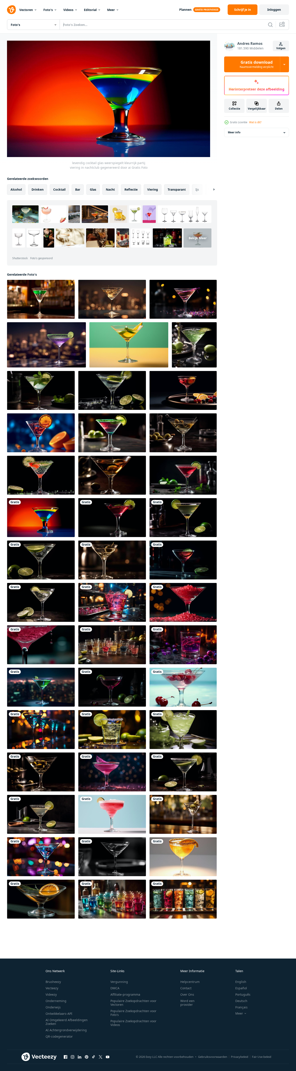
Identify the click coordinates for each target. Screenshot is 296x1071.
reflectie (131, 189)
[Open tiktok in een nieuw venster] (93, 1057)
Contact (185, 988)
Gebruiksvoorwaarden (212, 1057)
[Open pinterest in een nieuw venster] (86, 1057)
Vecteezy (52, 988)
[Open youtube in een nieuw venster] (107, 1057)
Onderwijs (53, 1007)
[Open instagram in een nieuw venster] (72, 1057)
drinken (38, 189)
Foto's (48, 10)
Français (241, 1007)
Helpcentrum (190, 982)
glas (93, 189)
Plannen (185, 9)
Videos (68, 10)
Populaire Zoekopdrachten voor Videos (133, 1023)
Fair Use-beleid (261, 1057)
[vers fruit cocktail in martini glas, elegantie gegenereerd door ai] (112, 517)
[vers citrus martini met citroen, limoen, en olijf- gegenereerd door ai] (41, 899)
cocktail (59, 189)
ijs (197, 189)
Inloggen (274, 9)
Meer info (234, 132)
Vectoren (26, 10)
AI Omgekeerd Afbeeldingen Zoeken (67, 1022)
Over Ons (187, 994)
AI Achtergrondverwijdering (66, 1030)
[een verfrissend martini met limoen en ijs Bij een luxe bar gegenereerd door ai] (183, 560)
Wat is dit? (255, 122)
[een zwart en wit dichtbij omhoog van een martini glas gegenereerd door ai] (112, 856)
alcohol (16, 189)
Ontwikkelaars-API (59, 1013)
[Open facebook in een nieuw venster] (65, 1057)
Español (241, 988)
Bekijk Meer (198, 238)
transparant (177, 189)
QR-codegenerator (59, 1036)
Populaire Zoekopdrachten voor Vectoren (133, 1003)
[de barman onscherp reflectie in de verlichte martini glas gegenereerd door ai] (46, 344)
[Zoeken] (270, 24)
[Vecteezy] (11, 9)
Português (242, 994)
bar (77, 189)
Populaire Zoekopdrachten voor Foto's (133, 1013)
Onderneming (56, 1001)
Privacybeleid (239, 1057)
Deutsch (241, 1001)
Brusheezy (53, 982)
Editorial (90, 10)
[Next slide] (210, 189)
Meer (111, 10)
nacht (110, 189)
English (240, 982)
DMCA (114, 988)
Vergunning (119, 982)
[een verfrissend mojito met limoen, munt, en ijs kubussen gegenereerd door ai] (183, 475)
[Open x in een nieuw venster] (100, 1057)
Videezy (51, 994)
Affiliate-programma (125, 994)
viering (152, 189)
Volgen (280, 48)
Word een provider (187, 1003)
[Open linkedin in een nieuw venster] (79, 1057)
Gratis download (256, 64)
